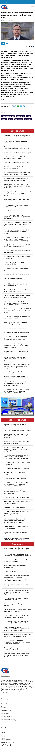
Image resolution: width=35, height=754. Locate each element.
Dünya (3, 707)
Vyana (4, 119)
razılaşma (28, 119)
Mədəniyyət (5, 713)
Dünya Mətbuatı (6, 710)
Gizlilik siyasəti (6, 739)
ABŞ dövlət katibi (8, 116)
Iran (28, 116)
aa (7, 43)
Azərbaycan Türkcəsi (8, 2)
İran (2, 723)
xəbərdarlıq (20, 116)
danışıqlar (18, 119)
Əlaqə (3, 732)
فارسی (21, 2)
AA (3, 43)
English (30, 2)
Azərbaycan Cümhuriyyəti (10, 720)
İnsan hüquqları (6, 716)
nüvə (10, 119)
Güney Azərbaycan (7, 704)
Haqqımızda (5, 736)
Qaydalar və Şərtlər (7, 742)
